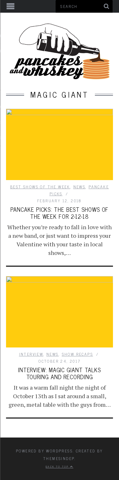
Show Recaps (77, 354)
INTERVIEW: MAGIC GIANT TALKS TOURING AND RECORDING (59, 373)
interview (31, 354)
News (79, 187)
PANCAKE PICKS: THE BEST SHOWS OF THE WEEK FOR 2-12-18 (59, 212)
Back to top (58, 466)
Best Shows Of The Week (40, 187)
